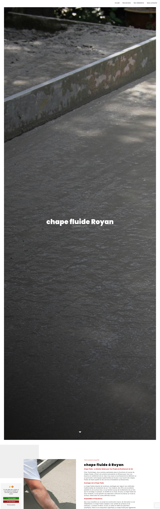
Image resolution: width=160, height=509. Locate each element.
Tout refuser (11, 501)
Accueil (117, 3)
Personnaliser (11, 505)
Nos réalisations (139, 3)
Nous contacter (152, 3)
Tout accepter (12, 498)
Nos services (126, 3)
